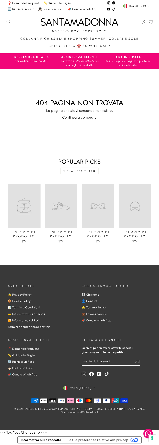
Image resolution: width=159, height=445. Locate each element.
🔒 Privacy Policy (20, 294)
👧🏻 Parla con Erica (51, 9)
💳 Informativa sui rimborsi (26, 314)
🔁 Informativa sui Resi (23, 320)
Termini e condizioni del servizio (29, 327)
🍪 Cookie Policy (19, 301)
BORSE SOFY (94, 31)
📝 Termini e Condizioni (24, 307)
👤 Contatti (90, 301)
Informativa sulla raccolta (41, 440)
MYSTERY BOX (65, 31)
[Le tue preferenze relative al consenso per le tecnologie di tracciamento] (152, 438)
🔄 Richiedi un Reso (21, 9)
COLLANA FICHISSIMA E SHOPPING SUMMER (63, 38)
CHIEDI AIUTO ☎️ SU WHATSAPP (79, 46)
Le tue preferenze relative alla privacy (97, 440)
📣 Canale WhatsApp (82, 9)
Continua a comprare (79, 117)
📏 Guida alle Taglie (57, 3)
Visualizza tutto (79, 171)
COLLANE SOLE (124, 38)
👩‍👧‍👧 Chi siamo (90, 294)
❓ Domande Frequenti (24, 3)
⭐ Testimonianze (94, 307)
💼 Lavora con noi (94, 314)
